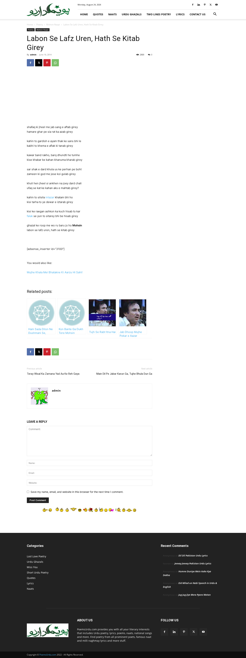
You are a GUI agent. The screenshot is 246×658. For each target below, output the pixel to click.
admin (33, 54)
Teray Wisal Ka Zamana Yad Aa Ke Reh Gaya (53, 373)
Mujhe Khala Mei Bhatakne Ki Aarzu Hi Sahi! (54, 272)
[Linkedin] (198, 4)
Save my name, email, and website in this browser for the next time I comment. (77, 491)
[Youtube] (216, 4)
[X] (210, 4)
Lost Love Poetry (36, 556)
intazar (50, 197)
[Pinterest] (204, 4)
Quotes (98, 14)
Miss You (32, 567)
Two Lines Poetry (159, 14)
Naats (112, 14)
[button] (215, 14)
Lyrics (180, 14)
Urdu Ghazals (132, 14)
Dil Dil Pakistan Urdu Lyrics (193, 555)
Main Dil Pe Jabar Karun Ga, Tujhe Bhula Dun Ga (124, 373)
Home (84, 14)
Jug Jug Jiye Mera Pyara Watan (194, 594)
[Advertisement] (89, 98)
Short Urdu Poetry (37, 572)
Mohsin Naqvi (53, 24)
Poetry (39, 24)
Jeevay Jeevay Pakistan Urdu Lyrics (193, 563)
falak (30, 216)
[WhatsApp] (55, 62)
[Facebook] (192, 4)
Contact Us (197, 14)
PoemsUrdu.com (47, 654)
